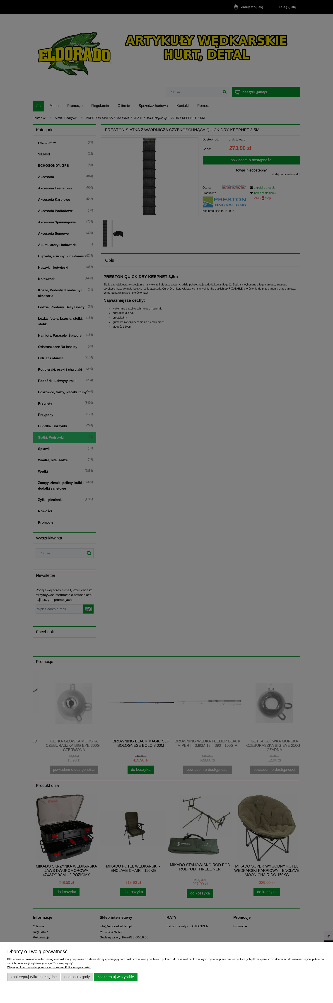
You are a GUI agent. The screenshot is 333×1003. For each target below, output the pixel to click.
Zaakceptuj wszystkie (115, 977)
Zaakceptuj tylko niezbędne (34, 977)
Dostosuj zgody (77, 977)
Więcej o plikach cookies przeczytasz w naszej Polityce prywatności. (49, 967)
